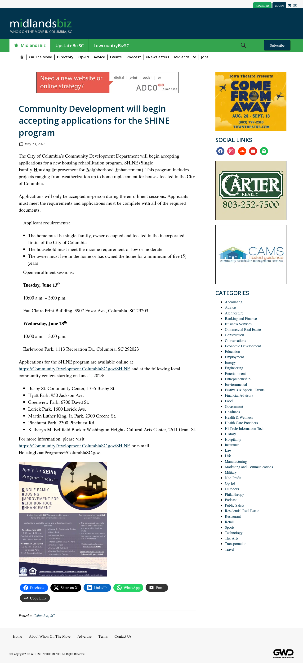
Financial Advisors (239, 395)
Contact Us (123, 636)
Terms (103, 636)
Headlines (232, 411)
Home (17, 636)
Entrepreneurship (237, 378)
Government (234, 406)
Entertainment (235, 373)
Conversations (235, 340)
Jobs (205, 56)
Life (228, 455)
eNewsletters (157, 56)
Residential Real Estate (242, 510)
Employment (234, 356)
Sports (229, 527)
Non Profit (233, 477)
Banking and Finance (241, 318)
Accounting (233, 301)
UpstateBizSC (69, 45)
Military (231, 472)
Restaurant (233, 516)
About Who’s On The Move (50, 636)
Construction (234, 334)
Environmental (236, 384)
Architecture (234, 312)
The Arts (231, 538)
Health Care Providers (241, 422)
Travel (229, 549)
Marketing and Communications (249, 466)
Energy (230, 362)
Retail (229, 521)
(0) (294, 5)
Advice (99, 56)
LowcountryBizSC (111, 45)
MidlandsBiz (33, 45)
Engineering (234, 367)
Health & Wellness (239, 417)
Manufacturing (236, 461)
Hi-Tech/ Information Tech (244, 428)
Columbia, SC (44, 615)
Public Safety (235, 505)
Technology (234, 532)
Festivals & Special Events (244, 389)
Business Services (238, 323)
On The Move (40, 56)
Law (228, 450)
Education (232, 351)
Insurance (232, 444)
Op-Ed (83, 56)
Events (116, 56)
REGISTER (262, 5)
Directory (65, 56)
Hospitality (233, 439)
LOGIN (279, 5)
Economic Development (243, 345)
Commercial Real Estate (243, 329)
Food (229, 400)
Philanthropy (234, 494)
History (230, 433)
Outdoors (232, 488)
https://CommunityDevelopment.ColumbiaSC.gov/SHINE (74, 368)
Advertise (84, 636)
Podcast (134, 56)
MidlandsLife (185, 56)
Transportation (235, 543)
